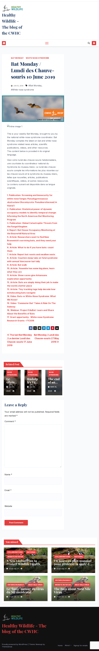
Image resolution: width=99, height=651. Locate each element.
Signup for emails (81, 645)
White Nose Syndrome (37, 58)
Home (60, 645)
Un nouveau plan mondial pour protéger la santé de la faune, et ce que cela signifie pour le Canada (73, 565)
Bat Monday (17, 58)
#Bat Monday (35, 85)
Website (8, 506)
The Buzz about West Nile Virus (72, 590)
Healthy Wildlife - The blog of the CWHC (24, 628)
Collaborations (15, 552)
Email (8, 490)
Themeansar (7, 647)
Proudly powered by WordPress (15, 644)
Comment (10, 421)
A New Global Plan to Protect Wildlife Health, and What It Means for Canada (23, 565)
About (67, 645)
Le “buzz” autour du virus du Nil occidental (25, 590)
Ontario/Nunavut (15, 585)
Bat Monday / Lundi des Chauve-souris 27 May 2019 (46, 338)
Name (8, 474)
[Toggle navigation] (47, 43)
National (31, 552)
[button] (89, 43)
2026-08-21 (14, 569)
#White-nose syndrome (22, 89)
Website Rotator (15, 557)
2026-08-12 (14, 597)
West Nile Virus (35, 585)
